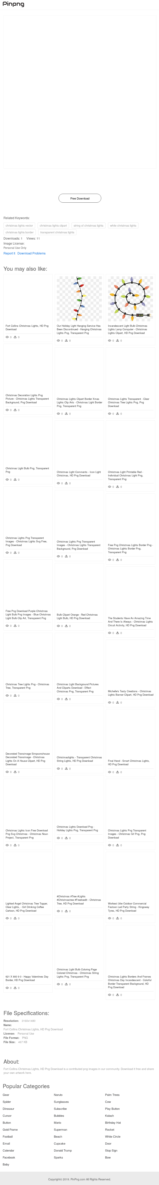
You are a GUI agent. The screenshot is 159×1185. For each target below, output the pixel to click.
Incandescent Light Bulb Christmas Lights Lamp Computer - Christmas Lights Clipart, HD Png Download (127, 329)
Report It (9, 253)
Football (8, 1136)
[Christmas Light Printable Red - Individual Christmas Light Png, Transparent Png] (130, 466)
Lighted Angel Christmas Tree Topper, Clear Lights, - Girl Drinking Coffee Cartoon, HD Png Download (27, 907)
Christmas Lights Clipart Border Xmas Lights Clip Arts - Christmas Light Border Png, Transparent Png (79, 402)
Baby (6, 1164)
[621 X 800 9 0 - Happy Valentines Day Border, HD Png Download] (28, 971)
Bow (108, 1157)
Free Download (79, 198)
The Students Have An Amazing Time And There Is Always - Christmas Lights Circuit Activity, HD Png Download (130, 621)
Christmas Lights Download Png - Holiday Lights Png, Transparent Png (77, 828)
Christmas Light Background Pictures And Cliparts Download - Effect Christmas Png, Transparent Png (78, 687)
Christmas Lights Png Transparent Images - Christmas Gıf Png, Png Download (127, 833)
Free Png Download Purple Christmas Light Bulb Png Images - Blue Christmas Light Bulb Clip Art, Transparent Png (28, 614)
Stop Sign (111, 1150)
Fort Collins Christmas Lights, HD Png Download (27, 327)
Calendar (8, 1150)
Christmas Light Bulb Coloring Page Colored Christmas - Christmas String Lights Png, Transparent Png (78, 972)
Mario (57, 1122)
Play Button (112, 1109)
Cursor (7, 1115)
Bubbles (59, 1115)
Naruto (58, 1095)
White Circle (112, 1136)
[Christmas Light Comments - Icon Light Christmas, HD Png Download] (79, 466)
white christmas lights (123, 225)
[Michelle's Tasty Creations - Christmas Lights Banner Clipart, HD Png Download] (130, 686)
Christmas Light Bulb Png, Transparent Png (27, 469)
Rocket (109, 1129)
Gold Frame (10, 1129)
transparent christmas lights (57, 232)
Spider (7, 1102)
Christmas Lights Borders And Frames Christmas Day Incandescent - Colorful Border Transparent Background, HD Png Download (129, 982)
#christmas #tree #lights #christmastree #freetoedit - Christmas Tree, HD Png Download (79, 899)
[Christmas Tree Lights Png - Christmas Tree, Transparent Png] (28, 679)
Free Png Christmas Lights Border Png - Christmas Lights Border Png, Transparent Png (130, 548)
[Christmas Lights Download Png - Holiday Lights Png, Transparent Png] (79, 821)
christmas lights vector (19, 225)
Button (7, 1122)
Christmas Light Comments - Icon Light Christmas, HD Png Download (79, 473)
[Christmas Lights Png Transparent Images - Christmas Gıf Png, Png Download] (130, 825)
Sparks (58, 1157)
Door (108, 1143)
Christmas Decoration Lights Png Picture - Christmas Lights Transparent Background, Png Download (27, 398)
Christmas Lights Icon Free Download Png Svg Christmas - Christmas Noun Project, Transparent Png (27, 833)
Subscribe (60, 1109)
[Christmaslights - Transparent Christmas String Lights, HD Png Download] (79, 752)
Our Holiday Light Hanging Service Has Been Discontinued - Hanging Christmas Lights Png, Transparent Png (79, 329)
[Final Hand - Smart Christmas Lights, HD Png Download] (130, 755)
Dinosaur (8, 1109)
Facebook (9, 1157)
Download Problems (31, 253)
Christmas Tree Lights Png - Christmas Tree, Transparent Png (27, 685)
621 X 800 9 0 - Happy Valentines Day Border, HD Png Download (27, 978)
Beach (58, 1136)
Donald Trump (63, 1150)
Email (6, 1143)
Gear (6, 1095)
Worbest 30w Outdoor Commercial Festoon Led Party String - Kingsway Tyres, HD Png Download (128, 907)
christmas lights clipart (53, 225)
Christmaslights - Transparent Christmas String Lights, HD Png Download (79, 759)
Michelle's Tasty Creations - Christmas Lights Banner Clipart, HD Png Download (130, 692)
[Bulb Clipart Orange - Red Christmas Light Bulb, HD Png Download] (79, 609)
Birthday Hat (113, 1122)
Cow (108, 1102)
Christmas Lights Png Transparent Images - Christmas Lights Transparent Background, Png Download (78, 545)
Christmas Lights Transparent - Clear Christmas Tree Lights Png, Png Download (128, 402)
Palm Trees (112, 1095)
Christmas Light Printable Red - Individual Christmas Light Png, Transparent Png (125, 475)
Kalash (109, 1115)
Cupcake (59, 1143)
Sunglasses (61, 1102)
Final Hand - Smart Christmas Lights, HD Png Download (129, 762)
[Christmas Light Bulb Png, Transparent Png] (28, 463)
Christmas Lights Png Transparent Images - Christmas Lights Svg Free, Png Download (26, 541)
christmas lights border (20, 232)
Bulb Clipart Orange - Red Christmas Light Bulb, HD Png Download (77, 616)
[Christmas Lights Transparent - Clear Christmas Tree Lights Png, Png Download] (130, 393)
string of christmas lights (88, 225)
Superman (60, 1129)
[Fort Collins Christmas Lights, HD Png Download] (28, 320)
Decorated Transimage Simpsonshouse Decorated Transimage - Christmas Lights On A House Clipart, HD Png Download (28, 759)
